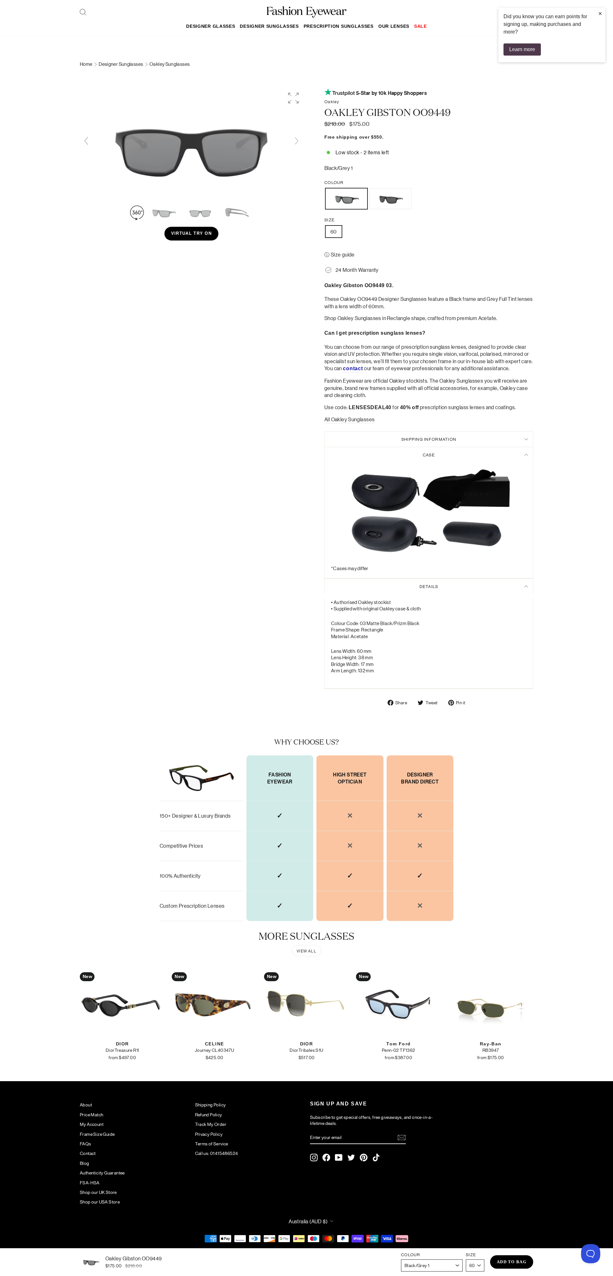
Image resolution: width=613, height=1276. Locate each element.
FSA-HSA (90, 1182)
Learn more (522, 49)
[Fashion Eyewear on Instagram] (314, 1157)
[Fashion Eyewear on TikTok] (376, 1157)
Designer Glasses (210, 26)
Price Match (91, 1114)
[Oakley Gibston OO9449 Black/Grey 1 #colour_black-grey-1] (164, 212)
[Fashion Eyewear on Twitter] (351, 1157)
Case (429, 454)
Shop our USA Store (100, 1201)
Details (429, 586)
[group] (191, 144)
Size (329, 219)
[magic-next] (296, 140)
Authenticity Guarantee (102, 1172)
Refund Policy (208, 1114)
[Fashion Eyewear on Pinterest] (363, 1157)
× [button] (600, 13)
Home (86, 64)
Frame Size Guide (97, 1134)
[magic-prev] (86, 140)
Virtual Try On (191, 233)
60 (333, 231)
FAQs (85, 1143)
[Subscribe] (401, 1138)
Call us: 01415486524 (216, 1153)
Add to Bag (511, 1261)
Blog (84, 1163)
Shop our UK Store (98, 1192)
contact (353, 368)
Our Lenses (393, 26)
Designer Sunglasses (269, 26)
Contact (88, 1153)
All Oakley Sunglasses (349, 419)
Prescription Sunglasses (339, 26)
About (86, 1104)
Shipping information (429, 439)
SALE (420, 26)
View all (306, 950)
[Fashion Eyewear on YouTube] (339, 1157)
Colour (334, 182)
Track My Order (211, 1124)
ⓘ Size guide (339, 254)
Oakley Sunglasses (169, 64)
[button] (293, 98)
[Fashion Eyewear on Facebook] (326, 1157)
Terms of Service (211, 1143)
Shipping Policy (210, 1104)
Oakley (331, 101)
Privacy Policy (209, 1134)
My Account (91, 1124)
